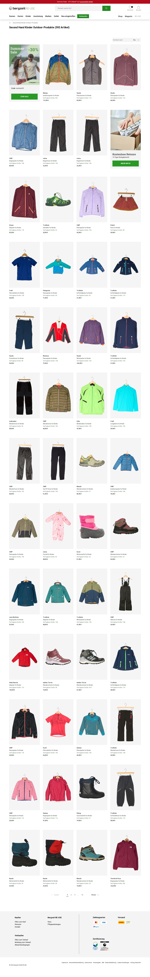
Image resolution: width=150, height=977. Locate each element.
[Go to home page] (9, 23)
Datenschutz (88, 962)
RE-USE (138, 16)
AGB (103, 962)
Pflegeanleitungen (54, 924)
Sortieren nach (118, 40)
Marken (48, 16)
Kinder (28, 16)
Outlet (56, 16)
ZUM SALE (24, 97)
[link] (54, 895)
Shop (120, 16)
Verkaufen (83, 16)
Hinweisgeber (97, 962)
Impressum (65, 962)
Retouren (18, 924)
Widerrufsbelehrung (110, 962)
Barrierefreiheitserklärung (76, 962)
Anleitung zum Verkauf (23, 942)
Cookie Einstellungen (123, 962)
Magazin (128, 16)
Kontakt (17, 927)
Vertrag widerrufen (135, 962)
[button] (138, 8)
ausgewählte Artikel (86, 2)
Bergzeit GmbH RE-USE (20, 965)
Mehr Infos (125, 163)
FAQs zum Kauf (20, 922)
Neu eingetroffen (68, 16)
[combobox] (83, 8)
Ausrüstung (38, 16)
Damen (12, 16)
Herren (20, 16)
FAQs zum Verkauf (21, 940)
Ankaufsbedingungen (22, 945)
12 (82, 895)
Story (49, 922)
